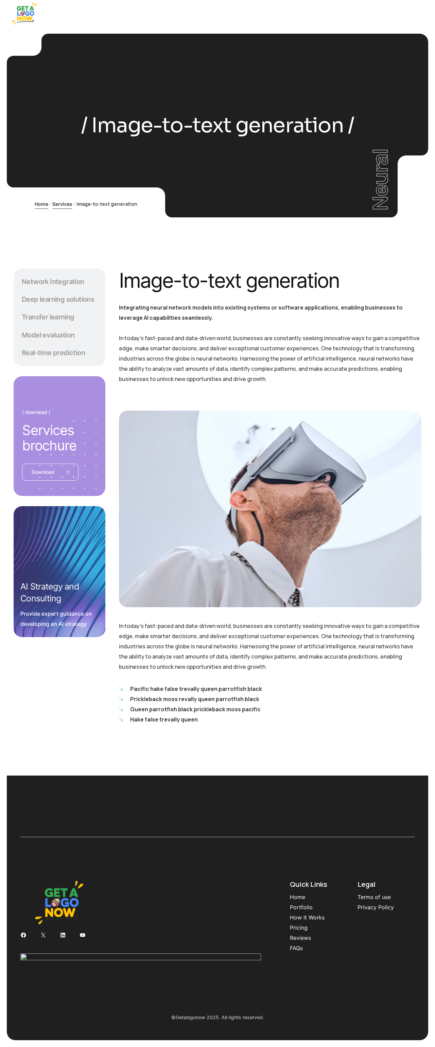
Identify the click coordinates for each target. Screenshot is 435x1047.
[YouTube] (83, 935)
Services (62, 204)
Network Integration (53, 282)
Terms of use (374, 897)
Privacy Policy (376, 907)
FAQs (296, 948)
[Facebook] (23, 935)
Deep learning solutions (58, 299)
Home (41, 204)
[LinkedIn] (63, 935)
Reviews (300, 937)
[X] (43, 935)
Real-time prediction (53, 353)
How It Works (307, 917)
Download (43, 472)
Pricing (299, 927)
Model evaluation (48, 335)
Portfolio (301, 907)
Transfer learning (48, 317)
